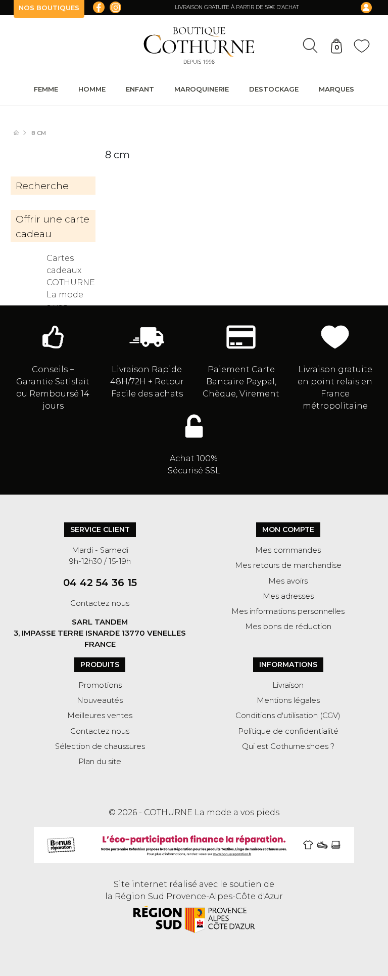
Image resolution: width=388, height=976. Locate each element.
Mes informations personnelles (288, 611)
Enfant (140, 89)
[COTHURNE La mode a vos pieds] (199, 45)
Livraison (288, 685)
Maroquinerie (201, 89)
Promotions (100, 685)
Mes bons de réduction (288, 626)
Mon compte (288, 529)
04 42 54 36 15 (100, 582)
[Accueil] (21, 133)
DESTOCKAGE (274, 89)
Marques (336, 89)
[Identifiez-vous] (359, 7)
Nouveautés (100, 700)
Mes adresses (288, 596)
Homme (92, 89)
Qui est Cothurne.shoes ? (288, 746)
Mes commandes (288, 550)
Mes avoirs (288, 581)
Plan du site (99, 761)
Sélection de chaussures (100, 746)
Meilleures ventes (99, 715)
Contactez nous (99, 603)
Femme (46, 89)
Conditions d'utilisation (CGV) (288, 715)
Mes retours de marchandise (288, 565)
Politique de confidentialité (288, 731)
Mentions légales (288, 700)
